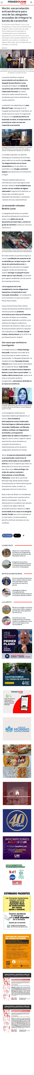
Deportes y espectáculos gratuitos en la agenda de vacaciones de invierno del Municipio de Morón (21, 553)
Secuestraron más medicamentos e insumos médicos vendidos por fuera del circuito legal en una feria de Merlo (22, 621)
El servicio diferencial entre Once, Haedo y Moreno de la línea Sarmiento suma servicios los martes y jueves (22, 581)
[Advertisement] (17, 1054)
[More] (24, 535)
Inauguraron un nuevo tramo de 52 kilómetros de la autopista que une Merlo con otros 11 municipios (21, 564)
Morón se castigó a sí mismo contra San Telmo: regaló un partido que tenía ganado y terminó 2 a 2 (22, 610)
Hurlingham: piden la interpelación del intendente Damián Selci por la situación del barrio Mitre (22, 593)
